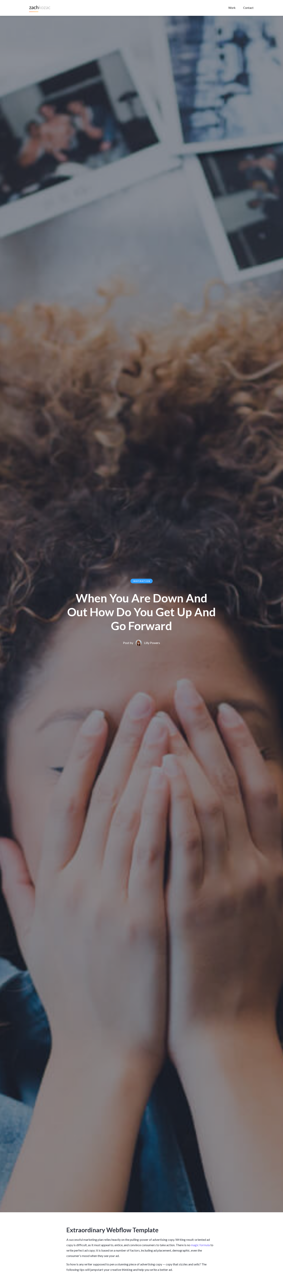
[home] (40, 8)
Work (231, 7)
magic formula (200, 1245)
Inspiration (141, 581)
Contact (248, 7)
